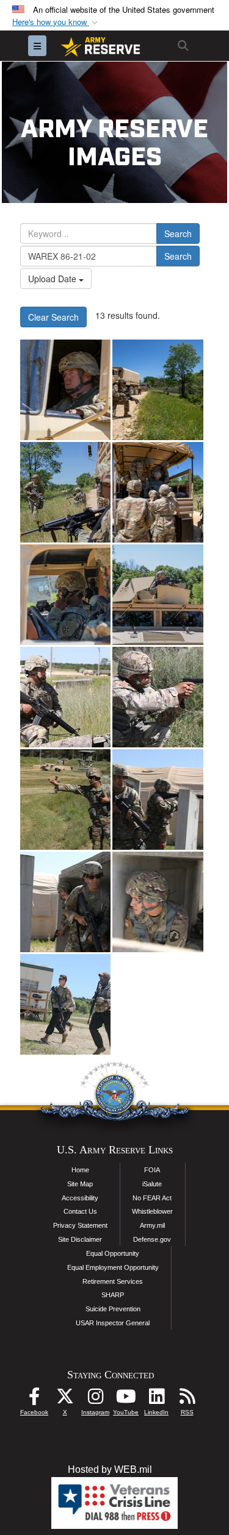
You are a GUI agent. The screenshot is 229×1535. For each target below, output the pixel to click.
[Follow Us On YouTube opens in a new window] (126, 1399)
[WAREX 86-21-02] (65, 697)
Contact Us (80, 1211)
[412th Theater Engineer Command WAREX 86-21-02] (65, 390)
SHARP (112, 1294)
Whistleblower (152, 1211)
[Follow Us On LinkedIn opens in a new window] (156, 1399)
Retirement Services (112, 1281)
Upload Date (53, 278)
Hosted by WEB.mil (110, 1469)
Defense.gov (152, 1239)
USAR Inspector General (113, 1323)
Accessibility (80, 1198)
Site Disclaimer (80, 1239)
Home (80, 1170)
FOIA (152, 1170)
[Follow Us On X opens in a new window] (64, 1399)
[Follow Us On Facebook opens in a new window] (34, 1399)
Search (178, 233)
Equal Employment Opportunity (113, 1267)
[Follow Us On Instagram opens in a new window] (95, 1399)
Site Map (80, 1184)
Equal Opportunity (112, 1253)
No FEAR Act (152, 1198)
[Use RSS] (187, 1399)
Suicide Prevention (112, 1308)
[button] (56, 22)
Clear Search (53, 317)
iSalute (152, 1184)
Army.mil (152, 1225)
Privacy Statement (80, 1225)
